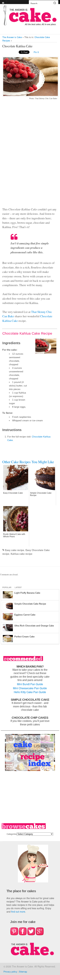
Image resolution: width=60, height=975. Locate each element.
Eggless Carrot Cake (24, 614)
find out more (18, 911)
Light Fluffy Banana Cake (27, 593)
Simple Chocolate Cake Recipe (30, 604)
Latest (18, 587)
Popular (6, 587)
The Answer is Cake (12, 37)
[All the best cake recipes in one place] (30, 24)
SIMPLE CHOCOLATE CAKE (30, 699)
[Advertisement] (29, 155)
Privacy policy (10, 971)
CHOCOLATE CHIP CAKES (30, 717)
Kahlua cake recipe (21, 553)
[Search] (55, 3)
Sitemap (23, 971)
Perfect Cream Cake (24, 636)
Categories (12, 833)
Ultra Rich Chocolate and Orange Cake (34, 625)
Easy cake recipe (14, 550)
